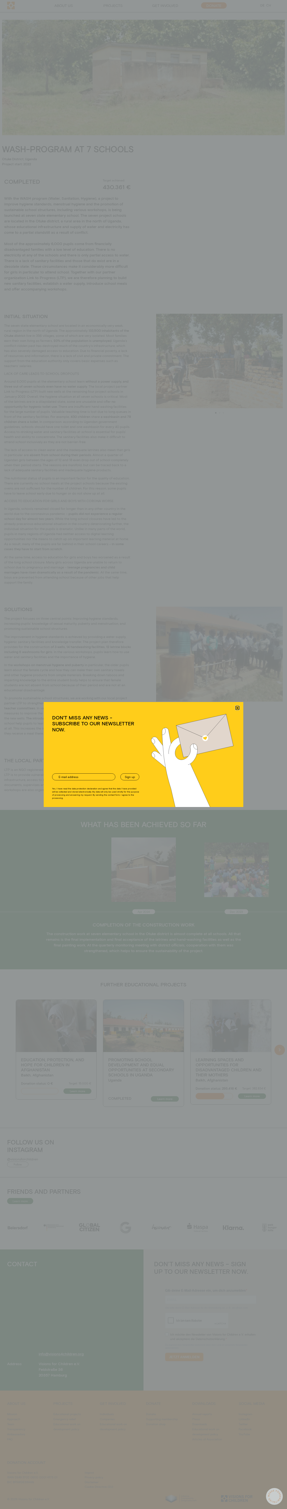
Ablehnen (140, 770)
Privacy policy (149, 779)
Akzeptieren (107, 770)
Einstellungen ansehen (175, 770)
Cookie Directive (129, 779)
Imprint (163, 779)
